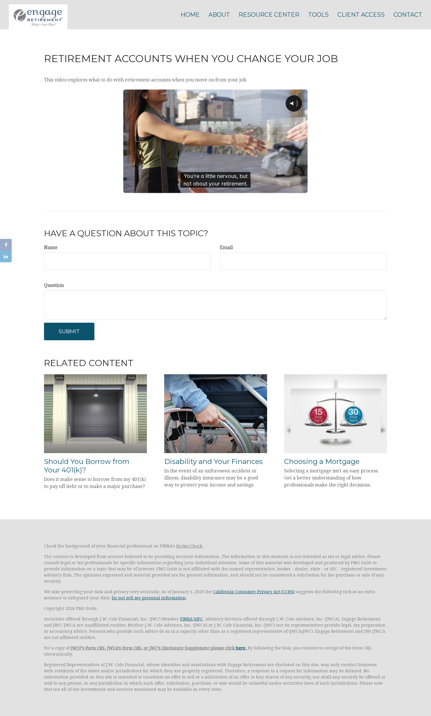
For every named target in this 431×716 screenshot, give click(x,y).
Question (54, 285)
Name (50, 247)
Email (226, 247)
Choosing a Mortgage (321, 461)
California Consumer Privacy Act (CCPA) (254, 591)
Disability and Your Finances (213, 461)
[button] (219, 15)
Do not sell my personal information (149, 598)
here (240, 648)
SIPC (198, 619)
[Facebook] (6, 245)
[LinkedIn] (6, 256)
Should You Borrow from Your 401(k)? (87, 465)
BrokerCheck (189, 546)
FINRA (186, 619)
